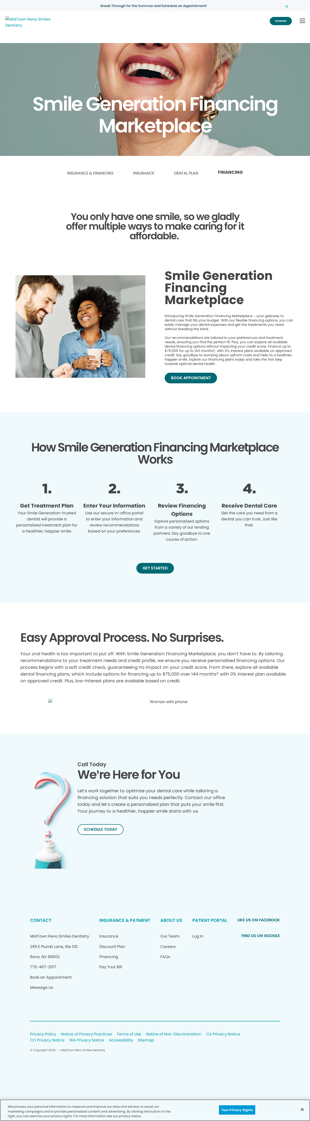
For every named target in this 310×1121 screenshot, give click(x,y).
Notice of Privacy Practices (86, 1034)
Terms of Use (129, 1034)
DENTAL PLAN (186, 173)
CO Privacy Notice (47, 1040)
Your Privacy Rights (237, 1109)
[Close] (302, 1109)
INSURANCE (143, 173)
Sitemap (146, 1040)
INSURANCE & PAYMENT (124, 920)
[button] (302, 21)
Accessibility (121, 1040)
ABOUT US (171, 920)
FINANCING (230, 172)
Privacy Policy (43, 1034)
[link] (90, 173)
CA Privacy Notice (223, 1034)
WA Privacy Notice (86, 1040)
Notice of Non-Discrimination (173, 1034)
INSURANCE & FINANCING (90, 173)
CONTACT (40, 920)
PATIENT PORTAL (209, 920)
